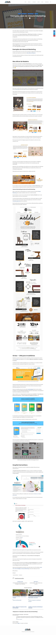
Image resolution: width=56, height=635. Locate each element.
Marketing (36, 13)
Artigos (19, 13)
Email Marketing (24, 13)
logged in (19, 623)
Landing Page (17, 89)
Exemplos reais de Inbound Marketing (28, 16)
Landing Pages (30, 389)
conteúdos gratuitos (16, 201)
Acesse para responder (19, 619)
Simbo (17, 359)
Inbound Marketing (30, 13)
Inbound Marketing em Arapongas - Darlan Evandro (20, 614)
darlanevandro (19, 578)
